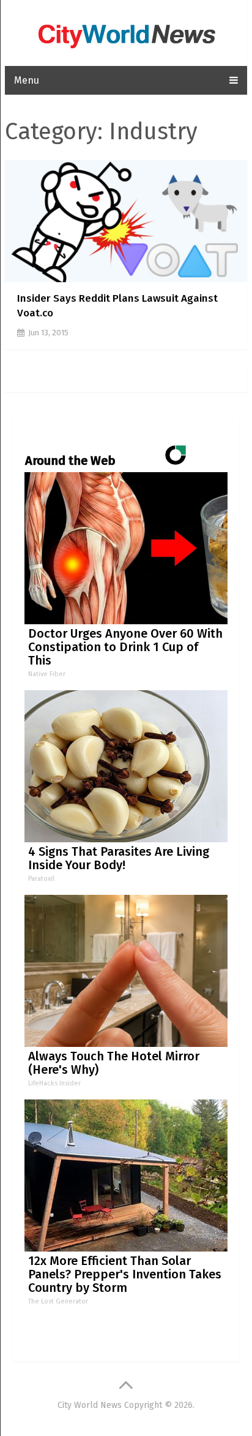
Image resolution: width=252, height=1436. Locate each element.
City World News (89, 1405)
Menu (26, 80)
